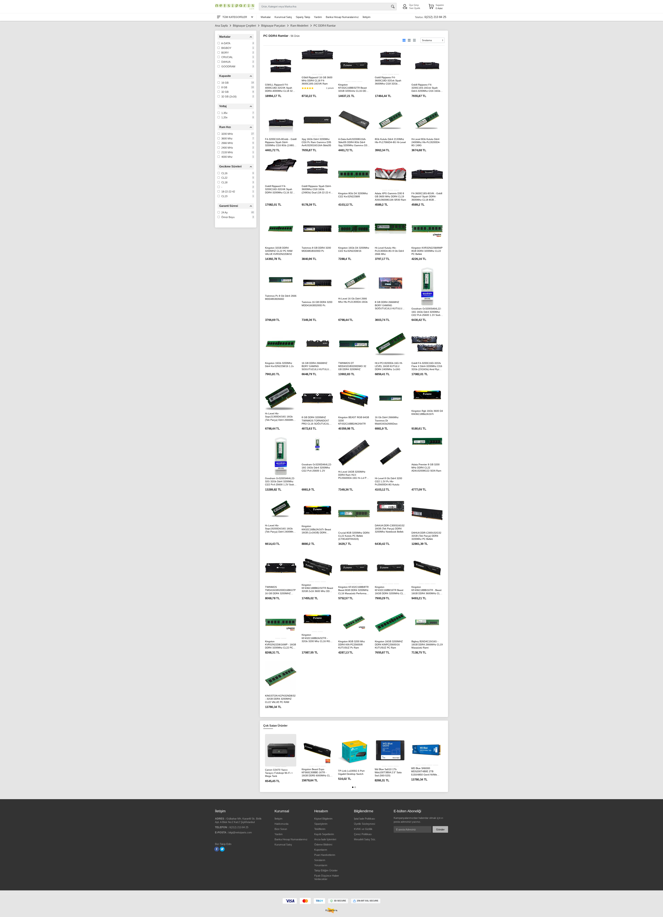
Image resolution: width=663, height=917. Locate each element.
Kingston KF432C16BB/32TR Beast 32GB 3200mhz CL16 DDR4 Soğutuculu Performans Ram (353, 88)
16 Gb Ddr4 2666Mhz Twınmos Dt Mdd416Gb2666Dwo (386, 420)
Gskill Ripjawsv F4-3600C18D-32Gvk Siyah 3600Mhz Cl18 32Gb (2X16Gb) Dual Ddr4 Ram (389, 80)
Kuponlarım (320, 849)
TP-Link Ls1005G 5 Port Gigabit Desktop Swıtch (351, 772)
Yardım (318, 17)
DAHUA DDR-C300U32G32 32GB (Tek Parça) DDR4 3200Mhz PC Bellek (426, 535)
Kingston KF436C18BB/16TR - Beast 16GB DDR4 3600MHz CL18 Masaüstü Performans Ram (427, 590)
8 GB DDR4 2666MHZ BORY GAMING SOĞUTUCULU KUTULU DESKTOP (388, 305)
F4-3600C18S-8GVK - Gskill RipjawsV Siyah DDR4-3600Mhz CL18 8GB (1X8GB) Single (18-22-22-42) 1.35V (426, 196)
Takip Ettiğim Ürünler (326, 870)
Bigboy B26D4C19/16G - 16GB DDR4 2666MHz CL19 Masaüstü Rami (427, 644)
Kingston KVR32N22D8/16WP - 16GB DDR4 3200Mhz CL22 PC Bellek (280, 644)
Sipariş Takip (303, 17)
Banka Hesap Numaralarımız (342, 17)
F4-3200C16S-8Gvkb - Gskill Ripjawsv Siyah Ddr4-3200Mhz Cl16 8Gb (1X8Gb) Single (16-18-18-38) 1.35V (280, 142)
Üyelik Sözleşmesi (364, 823)
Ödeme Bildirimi (323, 844)
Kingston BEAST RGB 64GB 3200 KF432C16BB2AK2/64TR (353, 420)
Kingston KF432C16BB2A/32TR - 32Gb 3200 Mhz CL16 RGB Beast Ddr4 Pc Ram (317, 638)
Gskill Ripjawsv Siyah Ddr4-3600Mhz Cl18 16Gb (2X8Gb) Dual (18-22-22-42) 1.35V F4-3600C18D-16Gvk (317, 189)
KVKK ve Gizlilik (363, 828)
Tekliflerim (319, 828)
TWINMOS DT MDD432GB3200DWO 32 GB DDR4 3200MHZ (352, 366)
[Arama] (393, 6)
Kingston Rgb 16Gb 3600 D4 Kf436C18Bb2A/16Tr (427, 412)
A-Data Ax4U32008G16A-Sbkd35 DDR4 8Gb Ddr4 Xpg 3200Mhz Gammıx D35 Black (353, 142)
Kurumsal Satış (283, 17)
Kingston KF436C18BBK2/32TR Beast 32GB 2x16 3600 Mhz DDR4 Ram (317, 588)
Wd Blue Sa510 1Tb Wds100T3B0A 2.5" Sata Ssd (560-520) (388, 772)
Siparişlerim (321, 823)
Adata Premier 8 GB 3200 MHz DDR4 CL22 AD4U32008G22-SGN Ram (426, 467)
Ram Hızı (225, 127)
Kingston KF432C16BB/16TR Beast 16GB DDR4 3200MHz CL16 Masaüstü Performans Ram (390, 590)
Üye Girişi (414, 5)
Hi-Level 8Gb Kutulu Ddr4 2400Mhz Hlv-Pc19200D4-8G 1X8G (425, 142)
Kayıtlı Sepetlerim (324, 834)
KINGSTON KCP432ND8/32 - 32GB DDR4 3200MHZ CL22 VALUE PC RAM (280, 698)
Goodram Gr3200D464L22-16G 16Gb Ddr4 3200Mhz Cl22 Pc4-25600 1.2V (317, 467)
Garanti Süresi (228, 205)
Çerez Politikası (363, 834)
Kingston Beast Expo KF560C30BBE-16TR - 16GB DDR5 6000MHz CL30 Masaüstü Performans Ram (317, 772)
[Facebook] (216, 849)
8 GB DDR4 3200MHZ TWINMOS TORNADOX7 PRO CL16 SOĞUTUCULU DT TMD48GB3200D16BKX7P (316, 420)
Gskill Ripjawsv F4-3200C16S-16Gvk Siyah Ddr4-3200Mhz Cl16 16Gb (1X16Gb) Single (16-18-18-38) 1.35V (426, 88)
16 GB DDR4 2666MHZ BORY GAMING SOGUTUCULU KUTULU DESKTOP (315, 366)
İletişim (367, 17)
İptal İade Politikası (364, 818)
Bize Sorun (281, 828)
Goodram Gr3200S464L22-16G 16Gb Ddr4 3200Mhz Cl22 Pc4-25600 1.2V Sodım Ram (427, 312)
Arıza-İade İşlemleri (325, 839)
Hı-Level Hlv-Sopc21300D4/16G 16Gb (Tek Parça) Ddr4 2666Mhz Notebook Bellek (280, 416)
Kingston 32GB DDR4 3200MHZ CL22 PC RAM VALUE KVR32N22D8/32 (278, 250)
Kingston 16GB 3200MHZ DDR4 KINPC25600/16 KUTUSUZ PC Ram (389, 644)
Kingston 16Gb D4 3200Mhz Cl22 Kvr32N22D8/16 (353, 249)
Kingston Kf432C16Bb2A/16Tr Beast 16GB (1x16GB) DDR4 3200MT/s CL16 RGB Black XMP (317, 529)
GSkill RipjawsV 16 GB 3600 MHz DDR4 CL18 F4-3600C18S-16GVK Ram (317, 80)
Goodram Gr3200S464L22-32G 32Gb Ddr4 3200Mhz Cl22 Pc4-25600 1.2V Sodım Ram (280, 481)
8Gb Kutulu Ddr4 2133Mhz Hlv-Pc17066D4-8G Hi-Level (390, 141)
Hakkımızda (281, 823)
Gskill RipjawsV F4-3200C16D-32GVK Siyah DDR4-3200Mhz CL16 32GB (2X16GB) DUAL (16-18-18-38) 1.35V (280, 189)
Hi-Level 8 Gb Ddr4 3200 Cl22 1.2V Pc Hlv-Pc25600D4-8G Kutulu (388, 481)
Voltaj (223, 106)
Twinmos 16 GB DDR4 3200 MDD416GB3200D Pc (317, 304)
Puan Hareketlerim (324, 854)
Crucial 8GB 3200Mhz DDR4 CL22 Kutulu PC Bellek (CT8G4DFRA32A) (353, 535)
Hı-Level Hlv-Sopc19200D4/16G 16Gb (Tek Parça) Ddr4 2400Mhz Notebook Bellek (280, 528)
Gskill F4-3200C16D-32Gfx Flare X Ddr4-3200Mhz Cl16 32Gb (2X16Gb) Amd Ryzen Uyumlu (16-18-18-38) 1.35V (427, 366)
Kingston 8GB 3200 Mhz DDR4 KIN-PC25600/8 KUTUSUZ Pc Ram (351, 644)
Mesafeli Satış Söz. (365, 839)
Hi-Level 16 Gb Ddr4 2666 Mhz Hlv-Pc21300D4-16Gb (353, 300)
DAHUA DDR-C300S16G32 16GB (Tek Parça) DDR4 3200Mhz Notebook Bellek (390, 528)
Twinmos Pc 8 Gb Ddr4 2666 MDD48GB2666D (280, 297)
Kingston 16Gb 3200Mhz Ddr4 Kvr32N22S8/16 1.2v (279, 365)
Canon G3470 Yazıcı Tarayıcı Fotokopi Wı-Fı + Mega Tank (279, 772)
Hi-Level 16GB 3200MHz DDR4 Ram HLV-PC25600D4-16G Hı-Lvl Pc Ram (353, 475)
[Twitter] (222, 849)
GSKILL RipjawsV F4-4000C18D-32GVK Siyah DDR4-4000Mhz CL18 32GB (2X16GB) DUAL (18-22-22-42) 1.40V (280, 88)
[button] (352, 787)
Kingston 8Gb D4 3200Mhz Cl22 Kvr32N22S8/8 (353, 195)
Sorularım (319, 860)
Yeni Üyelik (414, 8)
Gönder (440, 829)
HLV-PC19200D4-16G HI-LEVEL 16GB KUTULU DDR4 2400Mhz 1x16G (389, 366)
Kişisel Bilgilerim (323, 818)
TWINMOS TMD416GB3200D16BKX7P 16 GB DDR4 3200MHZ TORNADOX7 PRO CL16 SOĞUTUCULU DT (280, 590)
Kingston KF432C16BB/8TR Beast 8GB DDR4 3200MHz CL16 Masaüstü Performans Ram (353, 590)
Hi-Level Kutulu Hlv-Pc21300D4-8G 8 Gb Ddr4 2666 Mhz (389, 250)
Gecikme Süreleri (230, 166)
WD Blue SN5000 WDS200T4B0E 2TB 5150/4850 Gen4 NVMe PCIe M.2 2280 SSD (424, 771)
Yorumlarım (320, 865)
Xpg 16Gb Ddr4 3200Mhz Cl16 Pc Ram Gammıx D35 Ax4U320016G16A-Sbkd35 (316, 142)
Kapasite (225, 75)
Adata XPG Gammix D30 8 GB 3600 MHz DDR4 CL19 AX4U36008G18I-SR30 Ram (390, 196)
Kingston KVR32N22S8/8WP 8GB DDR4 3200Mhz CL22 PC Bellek (427, 250)
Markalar (266, 17)
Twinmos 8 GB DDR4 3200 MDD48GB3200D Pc (316, 249)
